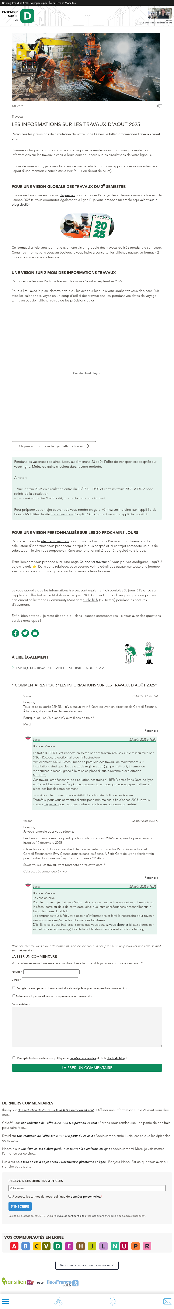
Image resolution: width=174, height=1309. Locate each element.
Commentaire (21, 1004)
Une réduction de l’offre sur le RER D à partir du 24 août (56, 1110)
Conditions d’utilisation (105, 1215)
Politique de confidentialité (68, 1215)
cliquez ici (67, 195)
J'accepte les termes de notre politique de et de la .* (72, 1058)
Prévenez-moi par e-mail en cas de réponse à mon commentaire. (54, 996)
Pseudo (17, 971)
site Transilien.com (55, 541)
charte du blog (116, 1058)
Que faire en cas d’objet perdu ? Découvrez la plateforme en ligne (65, 1149)
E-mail (16, 979)
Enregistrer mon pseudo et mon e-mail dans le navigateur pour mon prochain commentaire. (72, 988)
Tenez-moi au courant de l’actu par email (87, 1265)
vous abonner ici (120, 925)
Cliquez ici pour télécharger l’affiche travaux (52, 446)
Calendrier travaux (93, 562)
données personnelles (83, 1058)
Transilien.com (62, 514)
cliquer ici (51, 804)
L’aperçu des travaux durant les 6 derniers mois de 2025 (60, 668)
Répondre (151, 730)
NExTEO (39, 775)
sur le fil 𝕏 (90, 600)
